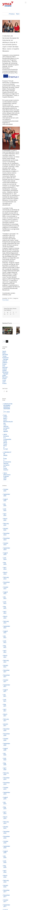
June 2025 (4, 509)
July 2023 (4, 597)
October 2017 (5, 900)
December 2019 (6, 778)
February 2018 (6, 881)
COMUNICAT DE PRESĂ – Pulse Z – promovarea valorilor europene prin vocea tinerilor (7, 461)
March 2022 (5, 656)
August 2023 (5, 592)
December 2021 (6, 671)
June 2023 (4, 602)
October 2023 (5, 588)
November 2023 (6, 583)
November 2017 (6, 896)
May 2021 (4, 705)
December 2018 (6, 832)
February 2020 (6, 773)
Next (17, 14)
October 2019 (5, 788)
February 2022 (6, 661)
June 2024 (4, 558)
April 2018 (4, 871)
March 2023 (5, 617)
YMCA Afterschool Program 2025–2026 (6, 476)
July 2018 (4, 856)
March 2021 (5, 715)
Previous (12, 14)
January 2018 (5, 886)
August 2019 (5, 798)
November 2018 (6, 837)
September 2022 (6, 627)
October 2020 (5, 739)
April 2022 (4, 651)
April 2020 (4, 768)
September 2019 (6, 793)
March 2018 (5, 876)
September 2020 (6, 744)
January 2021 (5, 724)
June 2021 (4, 700)
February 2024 (6, 578)
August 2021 (5, 690)
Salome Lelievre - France (5, 362)
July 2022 (4, 636)
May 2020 (4, 764)
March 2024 (5, 573)
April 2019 (4, 812)
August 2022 (5, 632)
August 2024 (5, 553)
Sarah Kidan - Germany (5, 352)
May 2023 (4, 607)
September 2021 (6, 685)
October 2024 (5, 544)
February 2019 (6, 822)
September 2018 (6, 847)
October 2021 (5, 680)
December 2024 (6, 534)
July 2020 (4, 754)
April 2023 (4, 612)
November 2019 (6, 783)
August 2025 (5, 500)
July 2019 (4, 803)
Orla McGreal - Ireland (5, 367)
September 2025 (6, 495)
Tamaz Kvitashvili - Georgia (5, 357)
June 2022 (4, 641)
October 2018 (5, 842)
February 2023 (6, 622)
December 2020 (6, 729)
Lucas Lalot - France (4, 381)
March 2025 (5, 519)
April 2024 (4, 568)
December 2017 (6, 891)
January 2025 (5, 529)
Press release (5, 300)
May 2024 (4, 563)
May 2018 (4, 866)
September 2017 (6, 905)
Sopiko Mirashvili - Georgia (5, 372)
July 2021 (4, 695)
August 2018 (5, 852)
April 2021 (4, 710)
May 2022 (4, 646)
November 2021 (6, 676)
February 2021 (6, 720)
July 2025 (4, 504)
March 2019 (5, 817)
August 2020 (5, 749)
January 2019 (5, 827)
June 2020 (4, 759)
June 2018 (4, 861)
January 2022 (5, 666)
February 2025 (6, 524)
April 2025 (4, 514)
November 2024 (6, 539)
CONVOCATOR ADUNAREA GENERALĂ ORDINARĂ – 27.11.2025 (7, 408)
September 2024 (6, 548)
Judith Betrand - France (5, 376)
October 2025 (5, 490)
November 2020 (6, 734)
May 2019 (4, 808)
